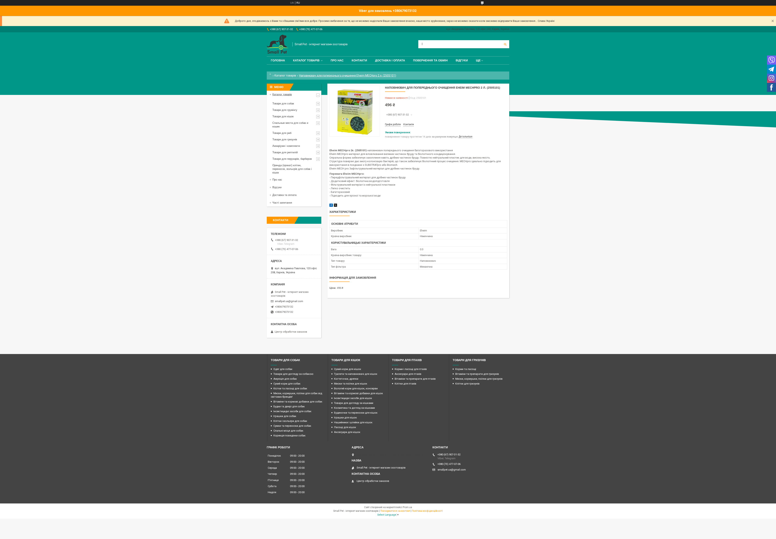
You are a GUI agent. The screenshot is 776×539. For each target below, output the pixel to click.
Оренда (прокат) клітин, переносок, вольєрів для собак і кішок (292, 169)
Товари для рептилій (285, 152)
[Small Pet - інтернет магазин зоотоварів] (277, 44)
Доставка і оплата (390, 60)
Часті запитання (282, 202)
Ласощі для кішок (345, 427)
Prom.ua (407, 507)
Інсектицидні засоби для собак (292, 411)
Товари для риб (281, 132)
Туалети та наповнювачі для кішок (355, 373)
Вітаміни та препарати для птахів (415, 378)
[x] (335, 205)
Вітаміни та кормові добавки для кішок (358, 393)
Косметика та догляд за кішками (354, 407)
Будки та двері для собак (289, 406)
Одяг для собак (282, 369)
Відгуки (462, 60)
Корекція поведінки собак (289, 435)
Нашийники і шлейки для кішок (353, 422)
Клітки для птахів (405, 383)
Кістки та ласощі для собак (290, 388)
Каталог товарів (306, 60)
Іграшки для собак (284, 416)
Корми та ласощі (465, 369)
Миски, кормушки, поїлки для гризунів (479, 378)
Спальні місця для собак (288, 430)
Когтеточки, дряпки (346, 378)
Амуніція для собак (285, 378)
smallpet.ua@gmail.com (289, 301)
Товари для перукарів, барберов (292, 158)
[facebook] (331, 205)
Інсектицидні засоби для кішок (353, 398)
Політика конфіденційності (427, 511)
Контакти (359, 60)
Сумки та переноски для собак (292, 425)
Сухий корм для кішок (347, 369)
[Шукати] (505, 44)
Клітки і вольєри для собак (290, 420)
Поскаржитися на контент (395, 511)
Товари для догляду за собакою (293, 373)
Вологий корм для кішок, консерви (356, 388)
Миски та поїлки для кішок (350, 383)
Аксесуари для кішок (347, 432)
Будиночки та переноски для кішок (355, 412)
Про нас (337, 60)
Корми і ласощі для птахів (411, 369)
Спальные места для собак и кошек (290, 124)
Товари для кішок (283, 116)
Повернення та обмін (430, 60)
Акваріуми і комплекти (286, 145)
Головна (278, 60)
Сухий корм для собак (286, 383)
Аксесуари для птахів (408, 373)
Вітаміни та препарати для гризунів (477, 373)
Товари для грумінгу (284, 109)
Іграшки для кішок (345, 417)
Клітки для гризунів (467, 383)
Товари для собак (283, 103)
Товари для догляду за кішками (353, 403)
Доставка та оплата (284, 194)
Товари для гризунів (284, 139)
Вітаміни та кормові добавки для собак (297, 401)
